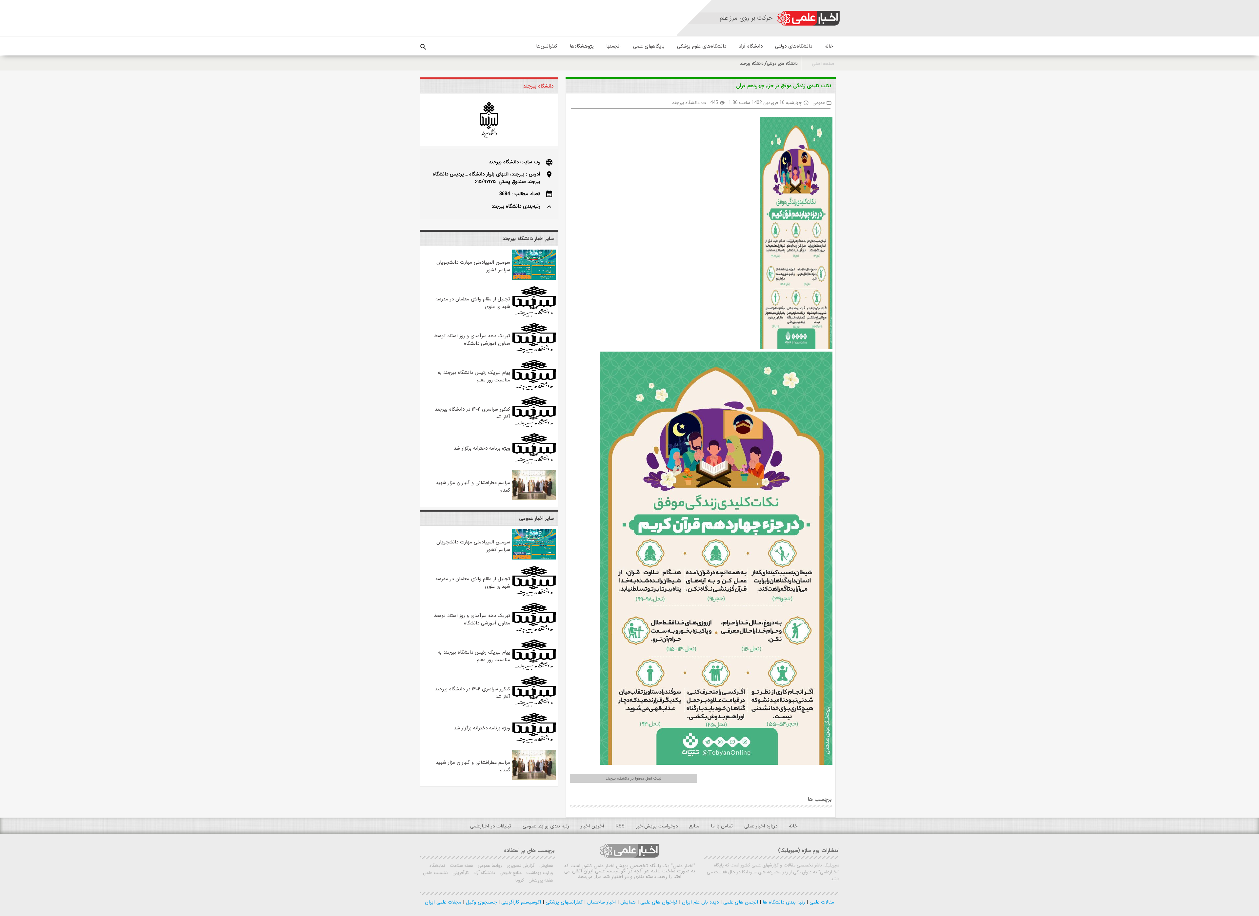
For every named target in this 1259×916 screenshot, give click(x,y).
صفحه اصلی (823, 63)
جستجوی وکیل (480, 902)
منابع (694, 826)
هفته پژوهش (540, 880)
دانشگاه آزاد (751, 46)
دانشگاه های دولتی (782, 63)
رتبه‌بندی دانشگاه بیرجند (515, 206)
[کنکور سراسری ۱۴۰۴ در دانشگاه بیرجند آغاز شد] (534, 425)
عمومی (818, 102)
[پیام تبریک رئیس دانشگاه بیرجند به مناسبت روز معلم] (534, 389)
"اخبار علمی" (683, 866)
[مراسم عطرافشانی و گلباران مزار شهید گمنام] (534, 499)
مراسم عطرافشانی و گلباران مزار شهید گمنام (473, 486)
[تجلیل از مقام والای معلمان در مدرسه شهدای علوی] (534, 315)
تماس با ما (722, 826)
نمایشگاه (437, 865)
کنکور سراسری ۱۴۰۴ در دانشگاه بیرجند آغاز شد (472, 413)
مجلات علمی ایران (443, 902)
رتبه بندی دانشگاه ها (783, 902)
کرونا (519, 880)
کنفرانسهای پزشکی (563, 902)
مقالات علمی (821, 902)
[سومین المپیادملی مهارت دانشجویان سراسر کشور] (534, 278)
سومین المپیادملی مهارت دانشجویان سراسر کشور (473, 266)
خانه (829, 46)
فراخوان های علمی (658, 902)
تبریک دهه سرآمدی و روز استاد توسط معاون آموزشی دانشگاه (472, 339)
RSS (620, 826)
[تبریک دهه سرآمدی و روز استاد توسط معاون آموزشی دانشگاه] (534, 352)
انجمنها (613, 46)
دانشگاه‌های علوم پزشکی (701, 46)
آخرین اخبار (592, 826)
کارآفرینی (460, 872)
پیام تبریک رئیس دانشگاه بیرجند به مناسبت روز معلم (474, 376)
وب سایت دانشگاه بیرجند (514, 162)
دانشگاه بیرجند (752, 63)
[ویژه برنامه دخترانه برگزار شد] (534, 462)
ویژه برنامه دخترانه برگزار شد (482, 448)
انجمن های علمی (740, 902)
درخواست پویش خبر (657, 826)
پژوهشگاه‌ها (582, 46)
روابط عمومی (489, 865)
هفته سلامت (461, 865)
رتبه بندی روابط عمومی (546, 826)
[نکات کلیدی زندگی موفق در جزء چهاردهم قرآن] (793, 234)
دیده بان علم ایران (699, 902)
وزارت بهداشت (539, 872)
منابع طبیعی (510, 872)
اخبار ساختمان (601, 902)
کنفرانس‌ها (546, 46)
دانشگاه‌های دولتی (793, 46)
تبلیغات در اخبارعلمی (490, 826)
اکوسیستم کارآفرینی (520, 902)
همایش (545, 865)
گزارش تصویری (520, 865)
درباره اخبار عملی (760, 826)
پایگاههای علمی (649, 46)
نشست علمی (435, 872)
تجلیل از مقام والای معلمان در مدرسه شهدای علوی (472, 303)
